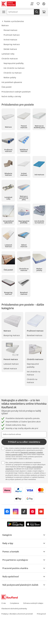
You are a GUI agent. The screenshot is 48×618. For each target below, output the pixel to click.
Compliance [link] (14, 603)
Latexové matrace (11, 364)
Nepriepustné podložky (33, 365)
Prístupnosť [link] (41, 614)
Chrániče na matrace (32, 381)
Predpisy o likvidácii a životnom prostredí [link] (17, 614)
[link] (32, 3)
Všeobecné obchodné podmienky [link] (14, 608)
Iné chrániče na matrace (33, 373)
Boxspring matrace (12, 335)
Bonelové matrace (34, 335)
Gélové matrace (10, 368)
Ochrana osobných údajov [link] (33, 603)
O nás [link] (3, 603)
